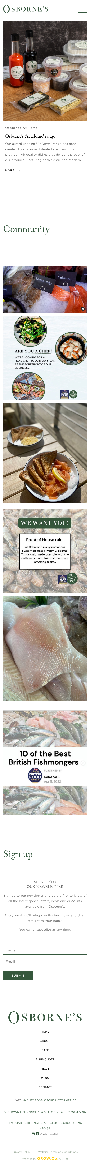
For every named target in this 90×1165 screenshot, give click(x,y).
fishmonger (45, 1059)
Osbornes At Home (21, 127)
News (45, 1068)
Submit (18, 975)
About (45, 1040)
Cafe (45, 1050)
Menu (45, 1077)
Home (45, 1031)
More (11, 170)
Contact (45, 1087)
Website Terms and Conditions (58, 1151)
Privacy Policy (22, 1151)
